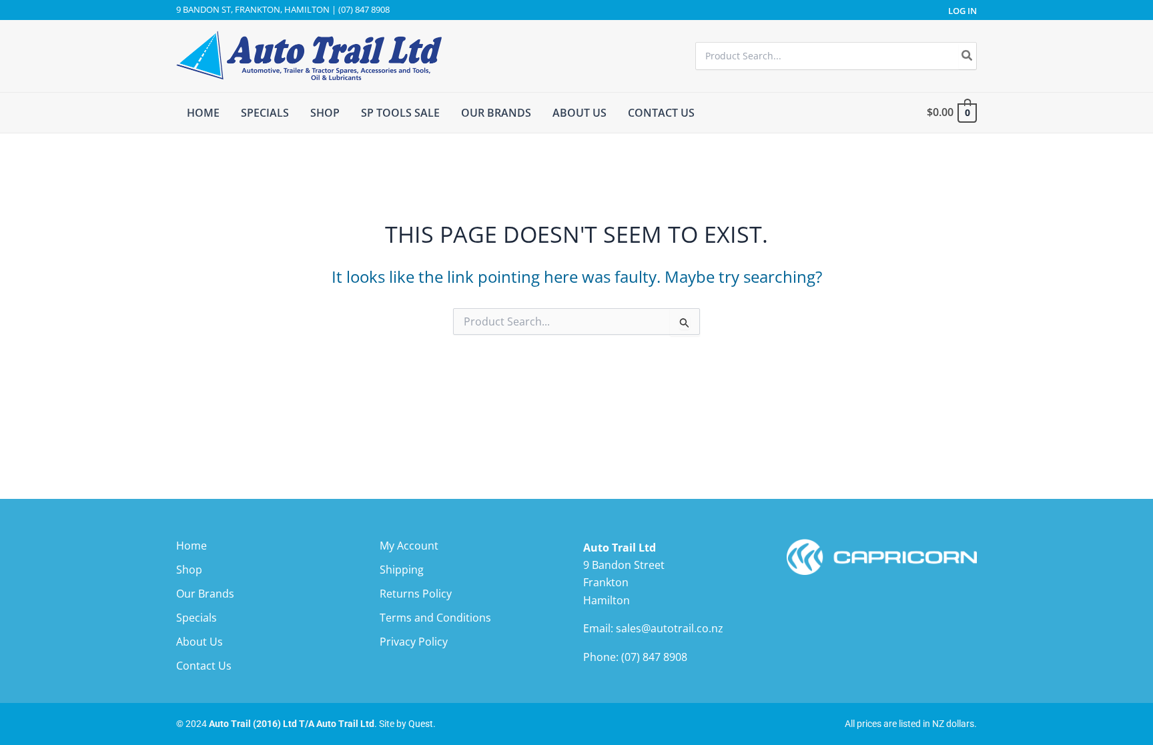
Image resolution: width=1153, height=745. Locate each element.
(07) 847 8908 (654, 657)
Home (191, 545)
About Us (199, 641)
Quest (420, 723)
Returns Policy (416, 593)
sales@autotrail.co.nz (669, 628)
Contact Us (204, 665)
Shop (189, 569)
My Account (409, 545)
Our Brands (205, 593)
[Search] (967, 56)
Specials (196, 617)
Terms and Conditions (435, 617)
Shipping (402, 569)
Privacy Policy (414, 641)
